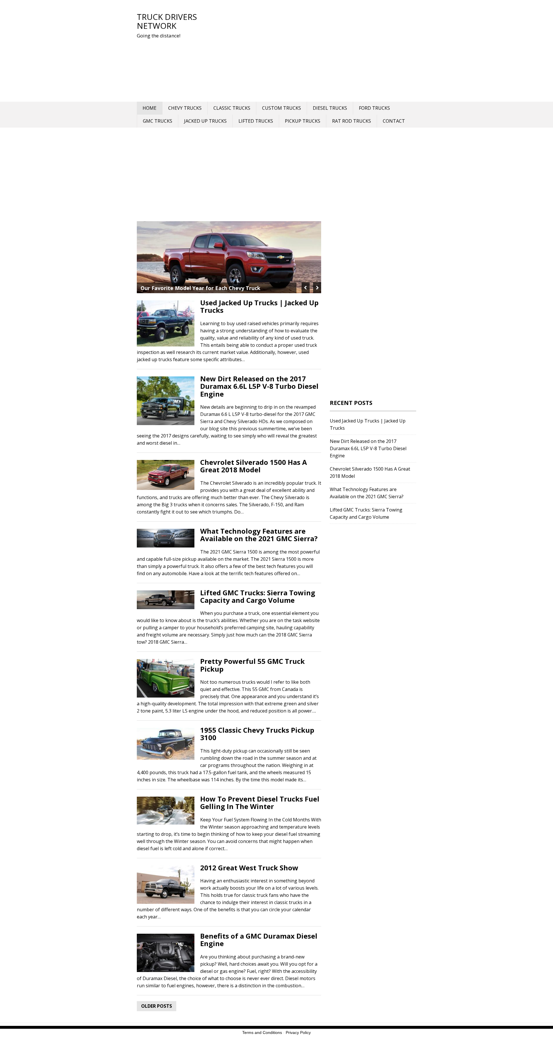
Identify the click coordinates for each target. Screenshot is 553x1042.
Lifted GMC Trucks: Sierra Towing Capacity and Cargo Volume (257, 596)
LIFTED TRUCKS (255, 121)
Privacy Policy (298, 1032)
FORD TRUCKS (374, 108)
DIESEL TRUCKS (330, 108)
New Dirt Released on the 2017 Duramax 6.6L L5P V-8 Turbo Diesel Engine (259, 386)
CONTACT (394, 121)
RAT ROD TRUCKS (351, 121)
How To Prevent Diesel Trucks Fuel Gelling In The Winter (259, 802)
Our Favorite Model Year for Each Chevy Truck (200, 288)
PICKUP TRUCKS (302, 121)
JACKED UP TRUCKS (205, 121)
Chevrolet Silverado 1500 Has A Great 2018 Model (253, 465)
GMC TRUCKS (157, 121)
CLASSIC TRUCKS (231, 108)
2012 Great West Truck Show (249, 867)
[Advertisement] (309, 52)
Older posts (156, 1006)
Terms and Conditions (262, 1032)
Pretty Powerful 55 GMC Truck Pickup (252, 664)
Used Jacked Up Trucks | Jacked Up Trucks (259, 306)
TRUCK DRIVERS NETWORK (167, 21)
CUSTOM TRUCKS (281, 108)
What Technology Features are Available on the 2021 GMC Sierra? (259, 534)
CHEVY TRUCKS (185, 108)
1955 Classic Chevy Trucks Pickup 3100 (257, 733)
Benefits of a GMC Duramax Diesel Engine (258, 939)
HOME (149, 108)
